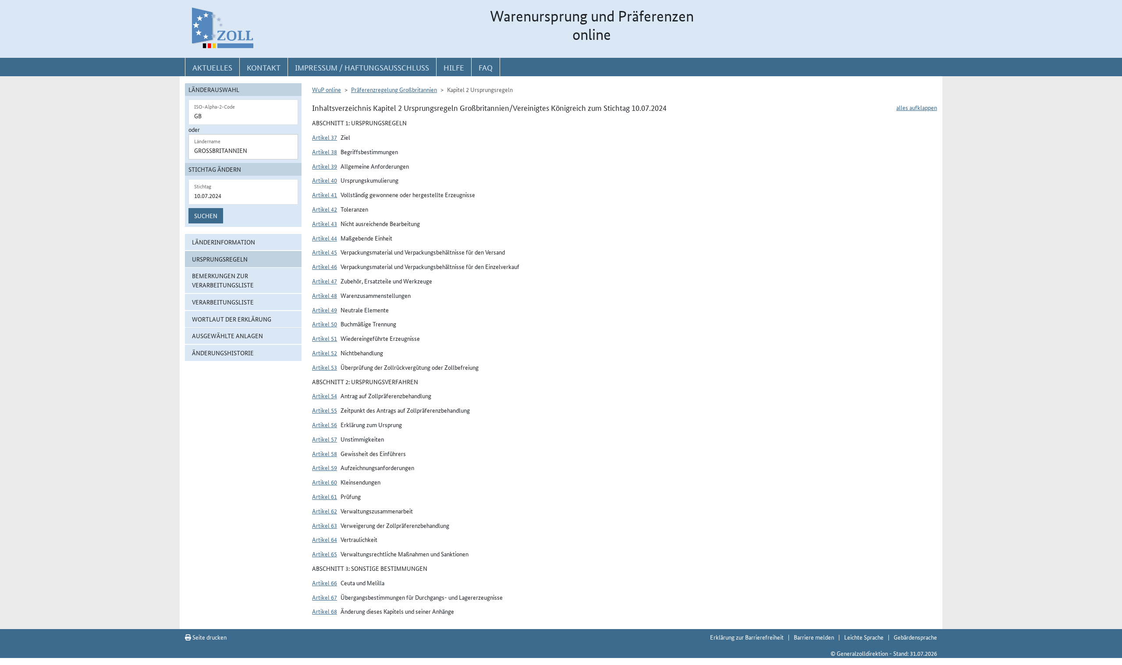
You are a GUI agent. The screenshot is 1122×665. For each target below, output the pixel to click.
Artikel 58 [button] (324, 453)
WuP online (326, 89)
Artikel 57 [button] (324, 439)
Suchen (205, 215)
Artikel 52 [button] (324, 352)
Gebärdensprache (915, 637)
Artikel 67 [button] (324, 597)
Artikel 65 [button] (324, 553)
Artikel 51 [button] (324, 338)
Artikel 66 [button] (324, 582)
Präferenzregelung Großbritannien (394, 89)
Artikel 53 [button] (324, 367)
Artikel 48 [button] (324, 295)
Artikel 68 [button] (324, 611)
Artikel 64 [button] (324, 539)
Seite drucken (209, 637)
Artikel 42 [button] (324, 209)
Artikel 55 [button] (324, 410)
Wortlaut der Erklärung (231, 319)
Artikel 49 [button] (324, 309)
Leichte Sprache (864, 637)
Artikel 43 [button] (324, 223)
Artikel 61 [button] (324, 496)
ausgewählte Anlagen (227, 335)
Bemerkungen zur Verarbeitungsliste (223, 280)
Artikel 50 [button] (324, 323)
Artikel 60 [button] (324, 482)
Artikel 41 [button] (324, 194)
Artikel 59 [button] (324, 467)
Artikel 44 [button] (324, 237)
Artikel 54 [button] (324, 395)
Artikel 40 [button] (324, 180)
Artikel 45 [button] (324, 252)
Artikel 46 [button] (324, 266)
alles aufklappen (916, 107)
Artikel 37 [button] (324, 137)
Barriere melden (814, 637)
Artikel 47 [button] (324, 280)
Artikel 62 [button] (324, 510)
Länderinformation (223, 241)
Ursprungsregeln (220, 259)
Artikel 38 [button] (324, 151)
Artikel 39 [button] (324, 166)
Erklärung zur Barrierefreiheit (747, 637)
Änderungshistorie (223, 352)
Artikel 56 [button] (324, 424)
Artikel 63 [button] (324, 525)
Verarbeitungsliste (223, 301)
